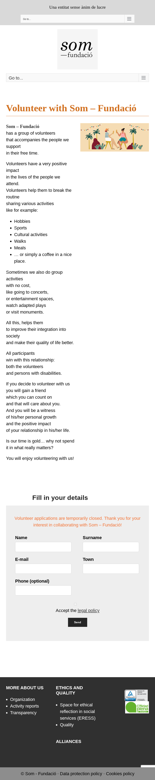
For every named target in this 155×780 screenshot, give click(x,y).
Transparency (23, 712)
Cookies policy (120, 773)
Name (21, 537)
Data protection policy (81, 773)
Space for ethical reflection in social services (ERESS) (77, 711)
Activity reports (24, 706)
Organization (22, 699)
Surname (92, 537)
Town (88, 559)
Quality (67, 724)
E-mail (21, 559)
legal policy (88, 610)
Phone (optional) (32, 581)
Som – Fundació (22, 126)
